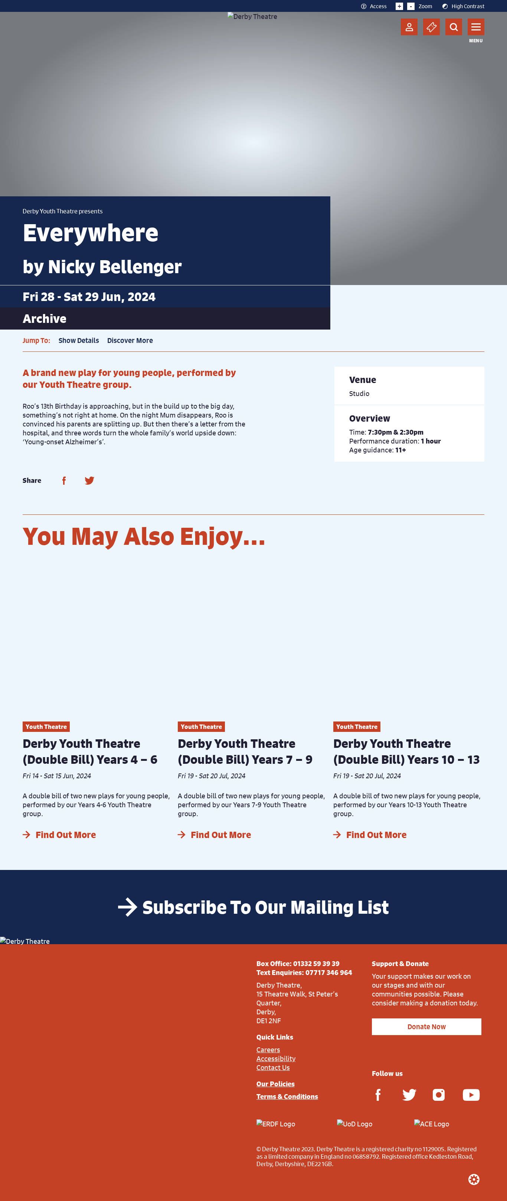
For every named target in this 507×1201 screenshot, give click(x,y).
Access (378, 6)
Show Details (79, 340)
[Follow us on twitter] (408, 1094)
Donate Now (427, 1026)
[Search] (453, 27)
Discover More (130, 340)
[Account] (409, 27)
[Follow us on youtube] (469, 1094)
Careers (268, 1049)
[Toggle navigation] (476, 27)
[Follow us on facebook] (378, 1094)
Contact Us (273, 1067)
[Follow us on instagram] (439, 1094)
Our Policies (275, 1083)
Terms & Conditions (287, 1096)
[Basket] (431, 27)
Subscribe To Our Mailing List (266, 907)
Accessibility (275, 1058)
